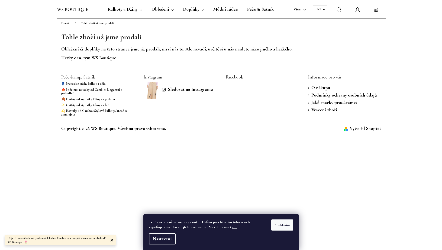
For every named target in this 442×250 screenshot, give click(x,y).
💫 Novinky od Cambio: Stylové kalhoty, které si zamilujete (94, 112)
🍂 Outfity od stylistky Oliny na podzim (88, 99)
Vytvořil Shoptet (365, 128)
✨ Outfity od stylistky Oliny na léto (85, 105)
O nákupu (320, 88)
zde (234, 227)
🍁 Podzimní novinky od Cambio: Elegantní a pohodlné (91, 91)
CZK (319, 9)
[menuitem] (125, 9)
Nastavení (162, 239)
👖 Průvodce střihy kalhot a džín (83, 83)
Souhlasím (282, 225)
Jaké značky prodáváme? (334, 102)
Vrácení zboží (324, 110)
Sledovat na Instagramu (190, 89)
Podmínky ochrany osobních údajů (344, 95)
